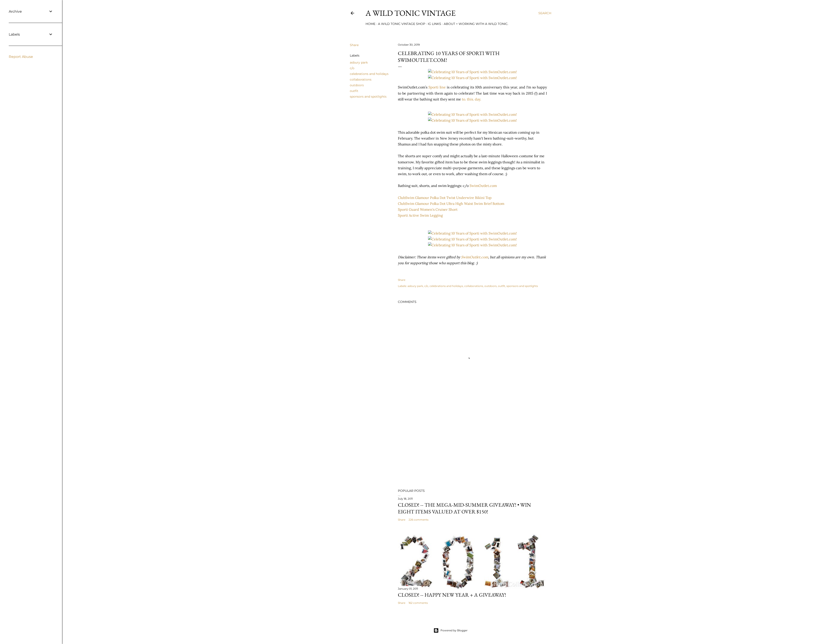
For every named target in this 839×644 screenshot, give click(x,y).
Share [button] (354, 45)
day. (478, 99)
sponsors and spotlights (368, 96)
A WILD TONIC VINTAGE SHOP (401, 24)
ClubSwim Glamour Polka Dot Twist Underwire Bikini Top (445, 197)
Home (370, 24)
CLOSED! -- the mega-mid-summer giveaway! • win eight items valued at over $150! (464, 508)
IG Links (434, 24)
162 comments (418, 602)
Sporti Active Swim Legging (420, 215)
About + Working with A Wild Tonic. (476, 24)
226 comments (418, 519)
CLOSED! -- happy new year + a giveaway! (452, 594)
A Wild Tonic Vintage (411, 13)
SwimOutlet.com (483, 185)
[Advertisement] (472, 447)
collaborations (360, 79)
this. (470, 99)
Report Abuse (21, 57)
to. (464, 99)
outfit (354, 91)
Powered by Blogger (454, 630)
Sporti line (437, 87)
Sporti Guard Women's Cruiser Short (428, 209)
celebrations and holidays (369, 74)
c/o (352, 68)
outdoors (357, 85)
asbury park (359, 62)
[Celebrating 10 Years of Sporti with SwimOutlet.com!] (472, 72)
